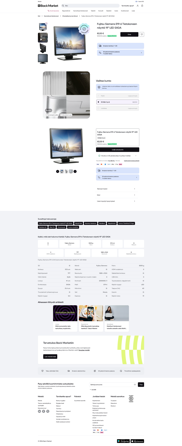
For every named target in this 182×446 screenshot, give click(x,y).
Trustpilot (113, 400)
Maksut (58, 406)
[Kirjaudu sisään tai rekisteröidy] (138, 6)
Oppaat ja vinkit (60, 416)
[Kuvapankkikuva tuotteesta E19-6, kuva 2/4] (43, 48)
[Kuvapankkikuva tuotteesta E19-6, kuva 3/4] (43, 59)
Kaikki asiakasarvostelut (63, 422)
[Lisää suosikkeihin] (142, 34)
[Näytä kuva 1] (62, 171)
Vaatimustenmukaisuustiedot (131, 160)
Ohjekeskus (59, 414)
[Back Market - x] (47, 411)
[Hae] (63, 5)
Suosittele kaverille (79, 400)
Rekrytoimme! (42, 408)
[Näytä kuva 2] (66, 171)
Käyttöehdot (96, 400)
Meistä (40, 400)
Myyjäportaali (60, 403)
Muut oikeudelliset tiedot (100, 413)
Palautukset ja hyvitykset (63, 411)
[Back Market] (48, 6)
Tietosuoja (96, 406)
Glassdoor (114, 403)
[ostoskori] (142, 6)
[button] (84, 29)
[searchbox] (92, 6)
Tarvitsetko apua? (128, 6)
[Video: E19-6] (43, 38)
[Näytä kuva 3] (71, 171)
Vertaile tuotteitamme (62, 419)
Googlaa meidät (84, 350)
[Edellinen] (57, 171)
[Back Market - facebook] (43, 411)
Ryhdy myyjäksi (60, 400)
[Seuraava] (75, 171)
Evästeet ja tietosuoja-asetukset (99, 409)
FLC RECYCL (111, 160)
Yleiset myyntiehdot (98, 403)
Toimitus (58, 408)
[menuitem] (66, 11)
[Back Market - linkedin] (39, 411)
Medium (113, 406)
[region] (91, 319)
